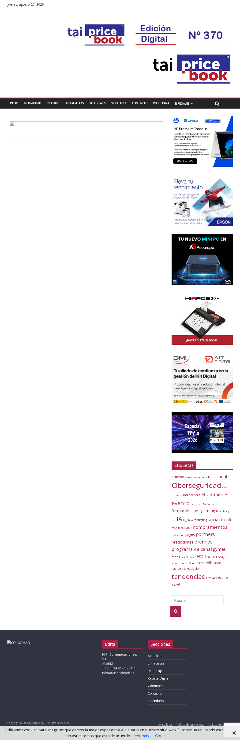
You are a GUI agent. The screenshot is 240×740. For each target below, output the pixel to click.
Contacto (140, 103)
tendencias (188, 576)
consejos (177, 495)
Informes (53, 103)
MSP (188, 527)
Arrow (212, 477)
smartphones (180, 563)
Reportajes (98, 103)
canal (222, 476)
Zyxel (176, 584)
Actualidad (32, 103)
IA (179, 518)
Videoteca (118, 103)
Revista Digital (158, 678)
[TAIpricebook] (18, 642)
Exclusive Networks (203, 504)
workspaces (220, 577)
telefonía (177, 568)
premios (203, 542)
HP (174, 520)
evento (181, 503)
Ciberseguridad (196, 485)
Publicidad (161, 103)
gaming (208, 510)
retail (200, 556)
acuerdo (178, 477)
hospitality (222, 511)
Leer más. (141, 735)
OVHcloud (178, 535)
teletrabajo (191, 568)
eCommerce (214, 494)
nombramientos (210, 527)
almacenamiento (196, 477)
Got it (160, 735)
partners (205, 534)
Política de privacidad (190, 725)
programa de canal (192, 549)
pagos (190, 534)
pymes (219, 549)
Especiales (182, 104)
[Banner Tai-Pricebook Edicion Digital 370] (146, 27)
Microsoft (223, 519)
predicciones (182, 542)
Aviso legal (165, 725)
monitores (178, 527)
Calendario (156, 700)
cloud (225, 487)
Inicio (14, 103)
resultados (187, 557)
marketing (200, 520)
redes (176, 557)
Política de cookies (220, 725)
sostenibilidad (209, 562)
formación (181, 510)
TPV (208, 578)
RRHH (212, 556)
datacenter (191, 495)
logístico (188, 520)
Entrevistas (75, 103)
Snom (192, 563)
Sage (221, 557)
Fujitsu (195, 511)
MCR (211, 520)
